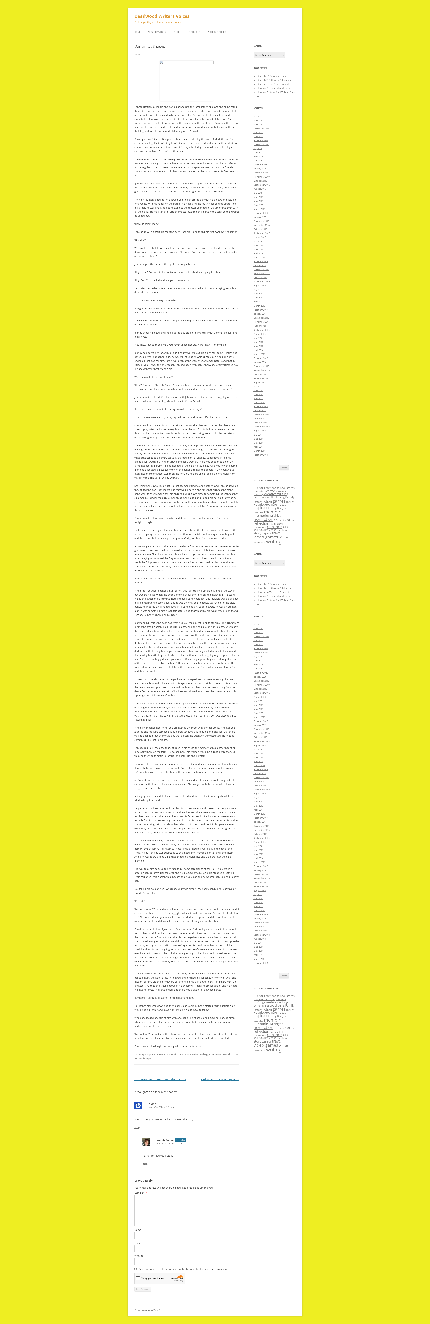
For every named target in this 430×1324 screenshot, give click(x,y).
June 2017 (258, 293)
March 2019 (259, 208)
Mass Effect (258, 513)
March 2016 (259, 354)
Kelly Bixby (277, 508)
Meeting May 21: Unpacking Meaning (272, 88)
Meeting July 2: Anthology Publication (272, 79)
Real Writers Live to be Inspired (220, 1079)
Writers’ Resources (218, 32)
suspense (266, 533)
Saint (285, 527)
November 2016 (262, 321)
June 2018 (258, 245)
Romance (186, 1054)
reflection (261, 523)
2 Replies (138, 54)
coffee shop (281, 491)
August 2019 (260, 188)
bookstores (287, 488)
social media (283, 529)
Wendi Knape (144, 1058)
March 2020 (259, 160)
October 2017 (260, 277)
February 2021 (261, 140)
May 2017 (258, 297)
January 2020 (260, 168)
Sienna (272, 529)
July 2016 (258, 337)
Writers (195, 1054)
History (290, 501)
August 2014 (260, 430)
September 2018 (262, 233)
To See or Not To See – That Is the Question (160, 1079)
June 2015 (258, 390)
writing (274, 541)
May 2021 (258, 136)
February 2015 (261, 406)
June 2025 (258, 120)
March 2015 (259, 402)
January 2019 (260, 217)
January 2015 (260, 410)
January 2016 (260, 362)
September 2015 (262, 378)
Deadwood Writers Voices (161, 16)
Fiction (177, 1054)
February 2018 (261, 261)
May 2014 (258, 442)
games (279, 501)
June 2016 (258, 341)
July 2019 (258, 192)
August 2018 (260, 237)
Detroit (257, 497)
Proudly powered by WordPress (149, 1309)
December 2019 (261, 172)
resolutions (260, 527)
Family (289, 497)
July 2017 (258, 289)
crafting (259, 494)
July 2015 (258, 386)
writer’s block (259, 542)
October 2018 (260, 229)
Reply (137, 1127)
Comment (140, 1192)
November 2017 (262, 273)
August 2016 (260, 333)
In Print (177, 32)
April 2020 (258, 156)
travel (277, 533)
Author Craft (262, 488)
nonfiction (263, 519)
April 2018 (258, 253)
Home (137, 32)
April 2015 (258, 398)
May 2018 (258, 249)
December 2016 (261, 317)
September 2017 (262, 281)
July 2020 (258, 148)
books (275, 488)
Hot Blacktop (262, 504)
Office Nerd (279, 520)
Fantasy (258, 501)
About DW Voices (157, 32)
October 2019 (260, 180)
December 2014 (261, 414)
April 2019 (258, 204)
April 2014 (258, 446)
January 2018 (260, 265)
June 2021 (258, 132)
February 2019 (261, 212)
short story (261, 530)
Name (137, 1229)
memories (262, 515)
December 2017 (261, 269)
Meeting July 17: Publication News (270, 75)
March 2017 (259, 305)
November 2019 (262, 176)
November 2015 (262, 370)
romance (216, 1054)
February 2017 (261, 309)
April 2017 (258, 301)
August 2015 (260, 382)
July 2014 (258, 434)
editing (265, 497)
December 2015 (261, 366)
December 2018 (261, 221)
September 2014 (262, 426)
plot (287, 520)
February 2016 (261, 358)
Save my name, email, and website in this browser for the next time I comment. (183, 1269)
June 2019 (258, 196)
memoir (272, 512)
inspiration (262, 507)
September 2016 (262, 329)
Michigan (276, 516)
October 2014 (260, 422)
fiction (267, 501)
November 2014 (262, 418)
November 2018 (262, 225)
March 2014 (259, 450)
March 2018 (259, 257)
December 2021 (261, 128)
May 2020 (258, 152)
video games (266, 537)
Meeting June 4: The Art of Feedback (271, 83)
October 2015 (260, 374)
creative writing (276, 494)
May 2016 (258, 346)
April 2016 (258, 350)
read (293, 520)
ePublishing (277, 497)
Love (286, 508)
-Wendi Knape (166, 1054)
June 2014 (258, 438)
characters (260, 491)
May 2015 (258, 394)
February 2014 (261, 454)
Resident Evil (276, 523)
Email (137, 1243)
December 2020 (261, 144)
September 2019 (262, 184)
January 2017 (260, 313)
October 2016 (260, 325)
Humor (274, 504)
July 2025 (258, 116)
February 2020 (261, 164)
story (257, 533)
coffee (270, 491)
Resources (194, 32)
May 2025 (258, 124)
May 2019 (258, 200)
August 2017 (260, 285)
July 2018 (258, 241)
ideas (282, 504)
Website (138, 1255)
